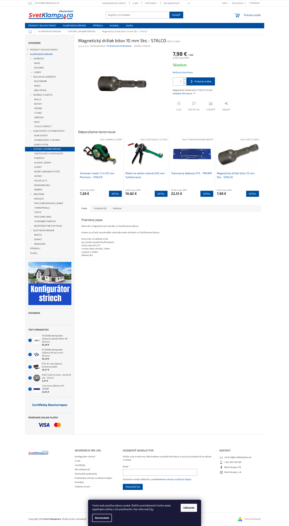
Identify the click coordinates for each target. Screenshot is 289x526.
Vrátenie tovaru (82, 486)
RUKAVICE (39, 199)
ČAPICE (37, 212)
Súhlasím (189, 508)
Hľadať (176, 14)
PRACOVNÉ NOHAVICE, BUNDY (48, 203)
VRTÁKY (38, 176)
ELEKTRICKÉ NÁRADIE (43, 230)
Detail (115, 193)
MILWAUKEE (40, 244)
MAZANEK (39, 67)
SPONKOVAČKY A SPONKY (47, 140)
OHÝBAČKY (38, 58)
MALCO (37, 99)
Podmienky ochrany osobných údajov (93, 478)
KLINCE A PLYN (41, 144)
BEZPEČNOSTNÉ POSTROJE (48, 226)
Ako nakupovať (172, 3)
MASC (37, 122)
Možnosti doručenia (183, 72)
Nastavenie (102, 518)
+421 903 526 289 (232, 462)
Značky (33, 253)
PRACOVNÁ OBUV (42, 217)
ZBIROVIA (39, 117)
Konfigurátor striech (114, 3)
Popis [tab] (84, 208)
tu (152, 509)
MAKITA (38, 235)
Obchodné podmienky (86, 474)
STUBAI (38, 113)
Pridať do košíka (203, 81)
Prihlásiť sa (133, 486)
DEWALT (38, 239)
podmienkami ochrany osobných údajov (171, 479)
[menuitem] (42, 25)
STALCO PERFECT (43, 126)
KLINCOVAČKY (41, 135)
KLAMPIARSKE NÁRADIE (41, 54)
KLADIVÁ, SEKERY (42, 162)
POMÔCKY (39, 158)
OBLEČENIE (38, 194)
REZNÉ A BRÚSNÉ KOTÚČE (47, 171)
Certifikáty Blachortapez (49, 405)
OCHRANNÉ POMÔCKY (45, 221)
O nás (135, 3)
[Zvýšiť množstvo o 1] (184, 79)
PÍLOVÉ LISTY (40, 180)
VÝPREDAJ (35, 248)
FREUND (38, 108)
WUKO (37, 86)
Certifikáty (151, 3)
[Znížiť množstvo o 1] (184, 83)
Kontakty (79, 482)
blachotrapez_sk (232, 472)
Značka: (142, 46)
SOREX (37, 72)
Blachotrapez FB (232, 467)
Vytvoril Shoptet (252, 519)
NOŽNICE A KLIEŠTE (43, 95)
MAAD (37, 63)
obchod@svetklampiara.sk (237, 457)
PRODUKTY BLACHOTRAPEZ (44, 49)
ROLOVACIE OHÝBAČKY (44, 77)
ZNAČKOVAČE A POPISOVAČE (48, 153)
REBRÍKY (38, 189)
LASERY (38, 167)
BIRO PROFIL (40, 90)
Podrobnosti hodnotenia (119, 46)
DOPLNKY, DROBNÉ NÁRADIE (47, 149)
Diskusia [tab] (117, 208)
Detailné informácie (182, 93)
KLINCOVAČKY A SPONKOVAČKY (49, 131)
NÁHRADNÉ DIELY (42, 185)
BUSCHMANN (40, 81)
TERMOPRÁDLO (42, 208)
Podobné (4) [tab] (100, 208)
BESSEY (38, 104)
